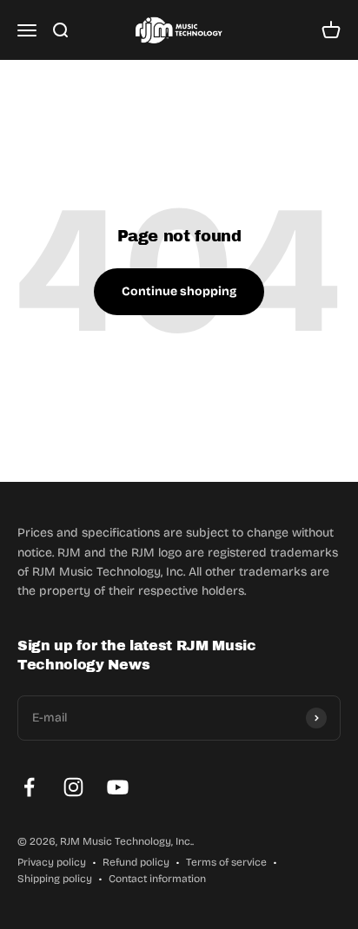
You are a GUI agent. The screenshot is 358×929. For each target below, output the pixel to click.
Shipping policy (54, 879)
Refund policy (136, 862)
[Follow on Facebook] (29, 787)
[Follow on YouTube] (117, 787)
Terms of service (226, 862)
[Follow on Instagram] (73, 787)
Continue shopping (179, 291)
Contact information (157, 879)
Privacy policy (51, 862)
